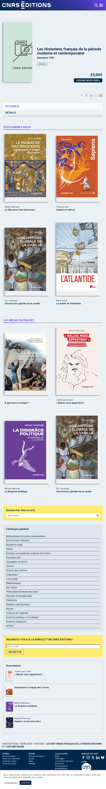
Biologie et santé (14, 544)
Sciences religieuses (16, 621)
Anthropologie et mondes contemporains (25, 536)
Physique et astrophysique (19, 596)
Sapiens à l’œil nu (65, 210)
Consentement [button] (11, 783)
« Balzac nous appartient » (70, 403)
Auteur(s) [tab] (12, 106)
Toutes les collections (11, 759)
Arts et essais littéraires (18, 540)
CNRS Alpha (59, 759)
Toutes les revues (9, 761)
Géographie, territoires (17, 562)
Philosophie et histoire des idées (22, 591)
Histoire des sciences (16, 570)
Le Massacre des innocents (20, 210)
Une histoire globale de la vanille (22, 303)
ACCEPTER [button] (25, 783)
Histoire (42, 64)
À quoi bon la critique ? (17, 403)
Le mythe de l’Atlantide (68, 303)
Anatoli (31, 759)
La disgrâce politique (16, 491)
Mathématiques (13, 583)
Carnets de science (36, 756)
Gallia (31, 761)
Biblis (57, 756)
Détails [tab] (10, 112)
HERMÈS (32, 764)
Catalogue (26, 743)
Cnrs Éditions (10, 743)
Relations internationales (18, 604)
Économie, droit (13, 557)
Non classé (11, 587)
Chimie (9, 549)
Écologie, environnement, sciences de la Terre (28, 553)
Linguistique (12, 574)
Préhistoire (11, 600)
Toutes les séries (9, 764)
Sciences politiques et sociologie (22, 617)
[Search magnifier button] (98, 515)
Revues (9, 608)
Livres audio (12, 579)
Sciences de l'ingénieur (17, 613)
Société (10, 626)
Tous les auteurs (9, 756)
